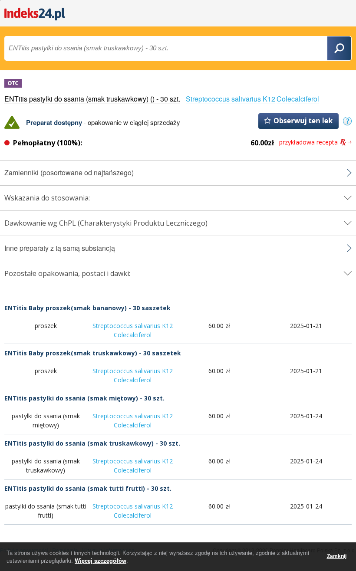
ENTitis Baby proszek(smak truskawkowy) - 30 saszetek (92, 353)
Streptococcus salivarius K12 (230, 99)
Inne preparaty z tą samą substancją (59, 248)
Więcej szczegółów (100, 560)
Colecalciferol (298, 99)
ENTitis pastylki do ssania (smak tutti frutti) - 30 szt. (87, 488)
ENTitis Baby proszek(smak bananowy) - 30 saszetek (87, 308)
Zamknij (336, 556)
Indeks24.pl (34, 14)
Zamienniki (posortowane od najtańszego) (69, 173)
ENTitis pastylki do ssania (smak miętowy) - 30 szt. (84, 398)
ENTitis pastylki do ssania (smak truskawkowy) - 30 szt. (92, 443)
